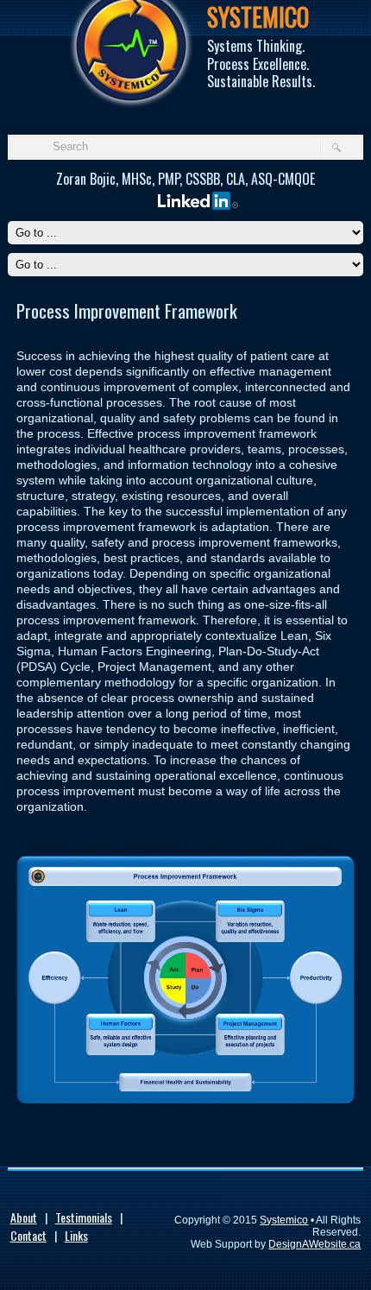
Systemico (284, 1220)
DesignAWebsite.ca (314, 1244)
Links (76, 1235)
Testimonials (83, 1217)
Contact (28, 1235)
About (23, 1217)
